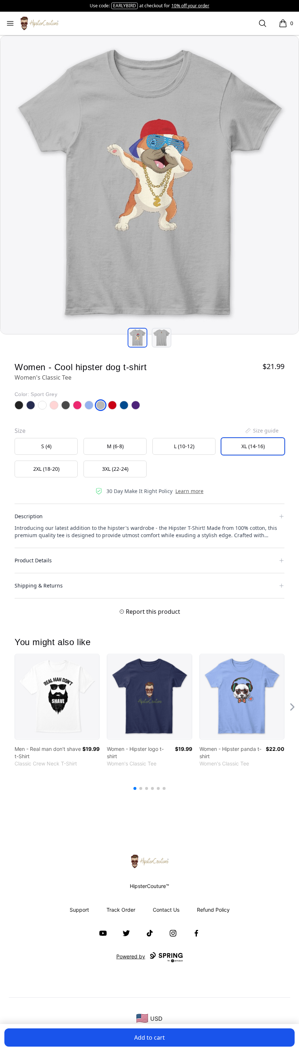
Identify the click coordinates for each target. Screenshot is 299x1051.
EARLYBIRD (124, 6)
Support (79, 910)
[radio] (46, 446)
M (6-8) (115, 446)
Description (29, 516)
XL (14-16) (253, 446)
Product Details (33, 560)
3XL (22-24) (115, 468)
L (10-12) (184, 446)
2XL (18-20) (46, 468)
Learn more (189, 491)
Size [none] (20, 431)
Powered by (130, 956)
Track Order (120, 910)
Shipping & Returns (39, 585)
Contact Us (166, 910)
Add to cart (149, 1037)
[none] (261, 430)
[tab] (137, 338)
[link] (57, 696)
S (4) (46, 446)
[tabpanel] (149, 184)
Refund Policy (213, 910)
